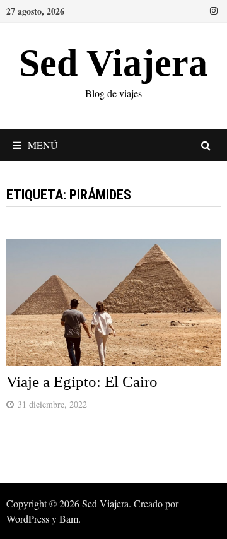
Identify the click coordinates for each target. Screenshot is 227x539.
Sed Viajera (113, 63)
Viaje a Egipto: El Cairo (82, 381)
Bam (68, 518)
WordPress (27, 518)
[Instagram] (214, 9)
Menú (43, 144)
